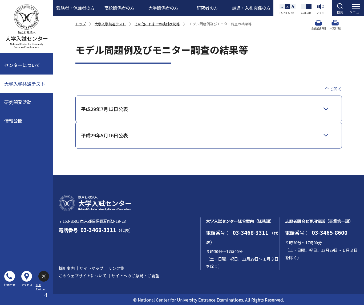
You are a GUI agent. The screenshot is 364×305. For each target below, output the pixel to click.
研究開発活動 (17, 102)
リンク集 (116, 268)
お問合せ (9, 285)
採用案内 (67, 268)
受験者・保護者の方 (75, 8)
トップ (80, 23)
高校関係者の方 (119, 8)
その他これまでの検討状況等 (157, 23)
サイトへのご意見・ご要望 (135, 275)
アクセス (27, 285)
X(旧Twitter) (41, 281)
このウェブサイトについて (83, 275)
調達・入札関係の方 (251, 8)
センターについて (22, 65)
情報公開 (13, 120)
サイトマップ (91, 268)
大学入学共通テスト (24, 83)
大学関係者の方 (163, 8)
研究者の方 (207, 8)
